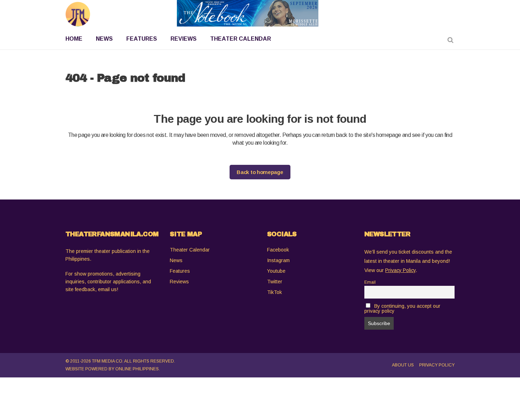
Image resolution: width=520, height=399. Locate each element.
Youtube (276, 271)
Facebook (278, 249)
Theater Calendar (190, 249)
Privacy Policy (437, 365)
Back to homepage (260, 172)
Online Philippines (137, 368)
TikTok (274, 292)
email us (107, 289)
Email (370, 282)
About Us (403, 365)
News (176, 260)
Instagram (278, 260)
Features (180, 271)
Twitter (274, 281)
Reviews (179, 281)
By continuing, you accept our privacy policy (402, 308)
